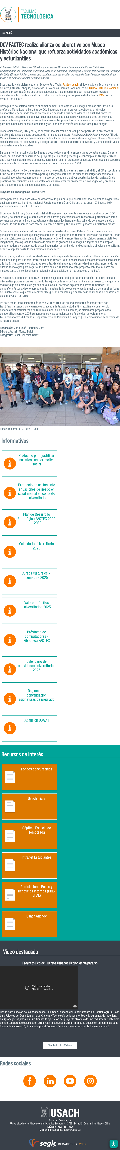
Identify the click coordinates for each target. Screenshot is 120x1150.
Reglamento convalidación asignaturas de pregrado (37, 695)
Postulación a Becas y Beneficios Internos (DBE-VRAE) (36, 891)
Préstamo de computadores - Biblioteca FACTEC (36, 637)
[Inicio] (60, 15)
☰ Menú (7, 33)
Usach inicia (36, 799)
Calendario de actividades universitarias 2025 (36, 666)
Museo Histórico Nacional (103, 88)
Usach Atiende (36, 917)
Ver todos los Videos (60, 1045)
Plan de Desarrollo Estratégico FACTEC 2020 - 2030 (36, 519)
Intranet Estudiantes (36, 858)
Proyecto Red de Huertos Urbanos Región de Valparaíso (60, 963)
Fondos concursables (36, 770)
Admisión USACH (37, 721)
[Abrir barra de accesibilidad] (114, 1144)
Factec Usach (71, 84)
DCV (101, 95)
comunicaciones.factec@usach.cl (63, 1130)
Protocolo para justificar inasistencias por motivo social (37, 460)
